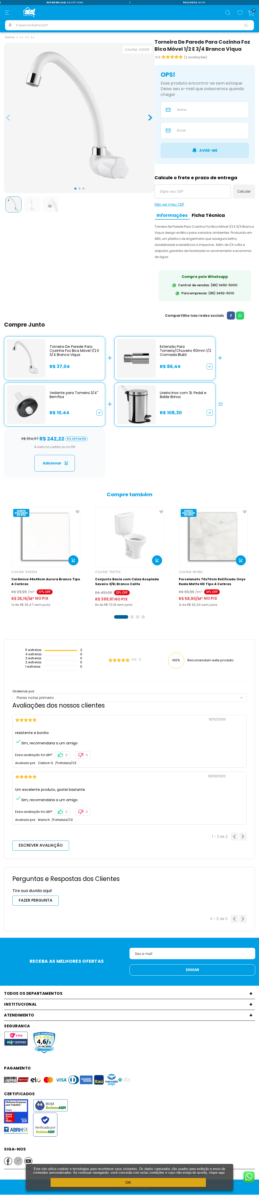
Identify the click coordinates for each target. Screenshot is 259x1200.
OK (128, 1182)
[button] (7, 13)
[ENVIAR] (205, 150)
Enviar (192, 970)
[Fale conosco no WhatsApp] (249, 1177)
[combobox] (129, 25)
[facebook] (231, 315)
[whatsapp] (240, 315)
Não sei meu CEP (169, 204)
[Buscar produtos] (246, 25)
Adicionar (52, 463)
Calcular (244, 191)
